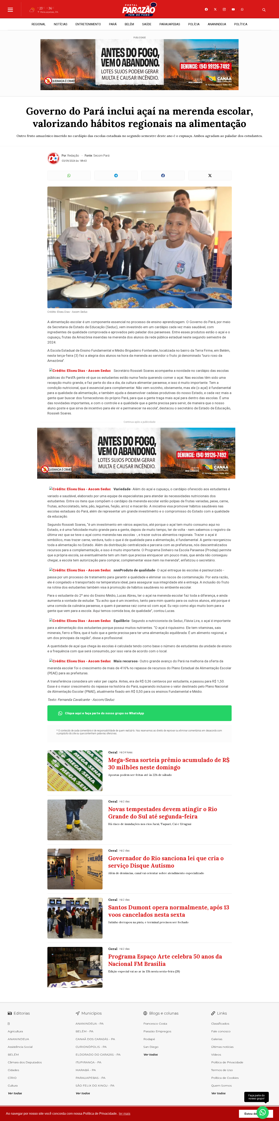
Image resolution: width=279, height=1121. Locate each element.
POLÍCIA (194, 24)
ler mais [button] (124, 1113)
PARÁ (113, 24)
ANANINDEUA (217, 24)
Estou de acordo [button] (256, 1113)
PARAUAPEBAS (170, 24)
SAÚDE (146, 24)
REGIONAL (39, 24)
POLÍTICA (240, 24)
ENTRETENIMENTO (88, 24)
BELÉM (129, 24)
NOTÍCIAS (60, 24)
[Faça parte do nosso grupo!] (263, 1110)
